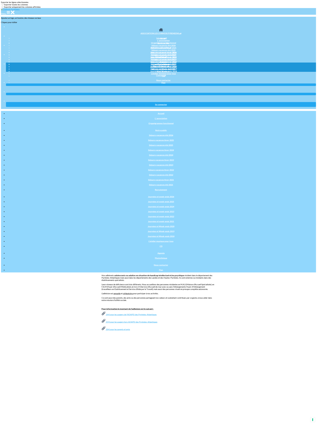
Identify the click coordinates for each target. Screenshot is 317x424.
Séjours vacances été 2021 (161, 185)
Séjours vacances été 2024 (161, 155)
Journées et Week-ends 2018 (163, 71)
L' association (163, 40)
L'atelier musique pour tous (163, 73)
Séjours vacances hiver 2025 (161, 140)
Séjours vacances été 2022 (161, 175)
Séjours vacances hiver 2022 (161, 170)
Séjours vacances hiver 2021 (161, 180)
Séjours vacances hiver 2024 (161, 150)
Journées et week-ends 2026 (163, 52)
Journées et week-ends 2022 (161, 216)
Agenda (163, 61)
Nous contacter (163, 80)
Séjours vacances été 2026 (163, 45)
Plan (163, 82)
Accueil (161, 113)
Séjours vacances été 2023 (161, 165)
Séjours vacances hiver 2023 (161, 160)
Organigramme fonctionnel (161, 123)
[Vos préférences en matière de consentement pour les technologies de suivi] (312, 419)
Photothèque (163, 64)
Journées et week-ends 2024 (161, 206)
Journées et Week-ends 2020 (161, 226)
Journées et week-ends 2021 (161, 221)
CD (161, 246)
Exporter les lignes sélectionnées (14, 2)
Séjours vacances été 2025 (163, 50)
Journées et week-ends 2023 (163, 59)
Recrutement (161, 189)
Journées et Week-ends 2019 (163, 69)
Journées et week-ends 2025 (163, 54)
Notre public (163, 43)
